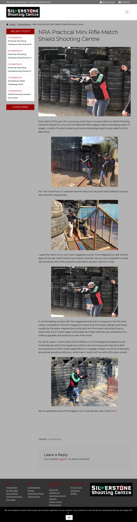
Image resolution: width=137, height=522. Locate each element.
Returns (52, 499)
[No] (133, 514)
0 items (125, 2)
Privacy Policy (55, 502)
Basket (74, 493)
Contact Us (54, 492)
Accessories (11, 487)
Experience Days (14, 496)
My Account (108, 2)
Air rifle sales (12, 490)
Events (31, 490)
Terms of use (55, 505)
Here (114, 411)
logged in (63, 459)
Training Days (34, 496)
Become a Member (16, 2)
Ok (69, 517)
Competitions (24, 24)
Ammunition (12, 493)
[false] (127, 12)
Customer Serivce (57, 496)
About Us (53, 490)
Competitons (34, 487)
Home (12, 24)
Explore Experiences (39, 2)
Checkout (75, 490)
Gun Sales (11, 499)
